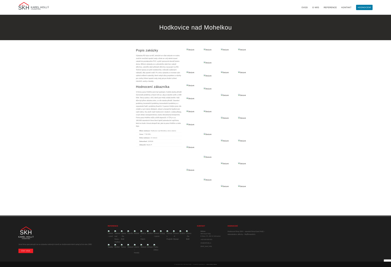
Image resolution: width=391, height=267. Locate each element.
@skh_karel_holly (206, 246)
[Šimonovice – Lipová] (156, 234)
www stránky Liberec (211, 264)
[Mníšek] (137, 232)
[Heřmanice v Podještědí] (169, 235)
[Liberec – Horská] (137, 249)
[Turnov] (124, 246)
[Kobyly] (163, 232)
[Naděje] (111, 246)
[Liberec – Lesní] (111, 234)
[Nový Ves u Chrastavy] (143, 246)
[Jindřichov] (182, 232)
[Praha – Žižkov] (156, 248)
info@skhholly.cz (205, 243)
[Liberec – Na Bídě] (124, 235)
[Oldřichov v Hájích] (143, 235)
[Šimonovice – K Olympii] (176, 235)
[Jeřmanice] (150, 246)
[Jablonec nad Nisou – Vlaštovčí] (117, 237)
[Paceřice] (130, 232)
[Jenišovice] (150, 232)
